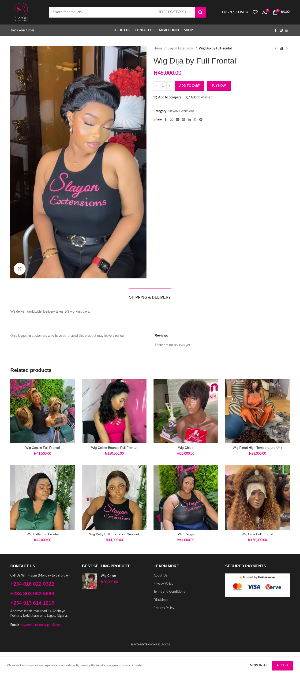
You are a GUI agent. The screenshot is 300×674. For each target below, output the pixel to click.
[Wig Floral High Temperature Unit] (257, 411)
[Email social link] (177, 119)
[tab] (150, 295)
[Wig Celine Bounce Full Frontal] (114, 411)
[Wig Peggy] (186, 497)
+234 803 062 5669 (32, 593)
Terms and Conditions (169, 591)
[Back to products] (281, 48)
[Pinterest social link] (183, 119)
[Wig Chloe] (186, 411)
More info (258, 665)
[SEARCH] (200, 12)
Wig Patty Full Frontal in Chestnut (114, 534)
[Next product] (287, 48)
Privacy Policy (163, 583)
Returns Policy (164, 608)
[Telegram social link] (201, 119)
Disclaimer (161, 600)
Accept (282, 665)
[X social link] (171, 119)
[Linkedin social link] (189, 119)
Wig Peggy (186, 534)
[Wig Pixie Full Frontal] (257, 497)
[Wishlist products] (255, 12)
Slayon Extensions (181, 48)
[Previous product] (275, 48)
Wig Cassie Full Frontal (42, 447)
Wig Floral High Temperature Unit (257, 447)
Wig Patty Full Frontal (43, 534)
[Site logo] (21, 12)
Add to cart (189, 85)
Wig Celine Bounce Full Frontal (114, 447)
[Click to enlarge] (20, 269)
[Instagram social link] (281, 30)
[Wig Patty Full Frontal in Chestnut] (114, 497)
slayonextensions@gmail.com (41, 625)
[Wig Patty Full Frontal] (42, 497)
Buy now (218, 85)
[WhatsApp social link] (287, 30)
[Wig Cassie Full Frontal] (42, 411)
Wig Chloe (185, 447)
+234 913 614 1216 (32, 603)
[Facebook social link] (275, 30)
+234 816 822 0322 (32, 584)
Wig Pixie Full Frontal (257, 534)
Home (158, 48)
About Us (160, 575)
